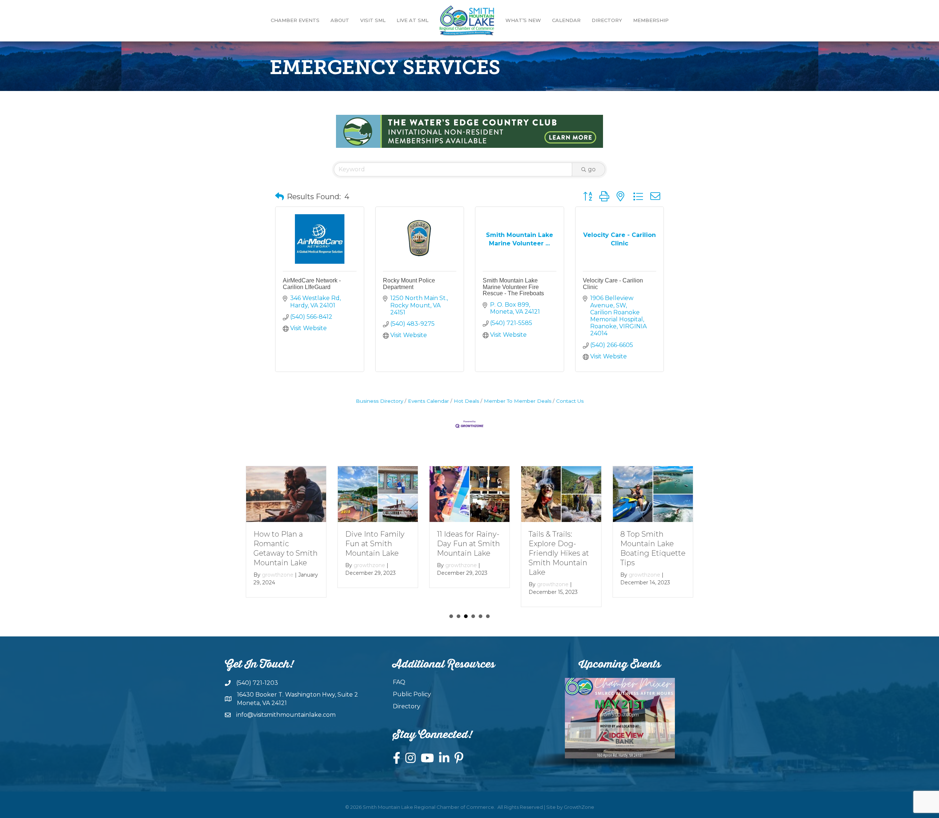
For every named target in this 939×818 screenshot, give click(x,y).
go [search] (592, 169)
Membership (651, 20)
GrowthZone (579, 807)
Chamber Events (295, 20)
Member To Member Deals (517, 401)
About (339, 20)
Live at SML (412, 20)
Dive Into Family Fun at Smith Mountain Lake (375, 544)
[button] (279, 196)
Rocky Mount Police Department (409, 283)
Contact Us (570, 401)
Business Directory (379, 401)
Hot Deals (466, 401)
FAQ (399, 682)
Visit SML (373, 20)
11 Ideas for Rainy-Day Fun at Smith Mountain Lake (468, 544)
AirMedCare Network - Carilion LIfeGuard (312, 283)
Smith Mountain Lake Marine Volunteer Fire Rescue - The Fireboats (513, 286)
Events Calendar (428, 401)
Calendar (566, 20)
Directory (607, 20)
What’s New (523, 20)
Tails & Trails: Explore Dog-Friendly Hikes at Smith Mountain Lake (559, 553)
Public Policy (412, 694)
